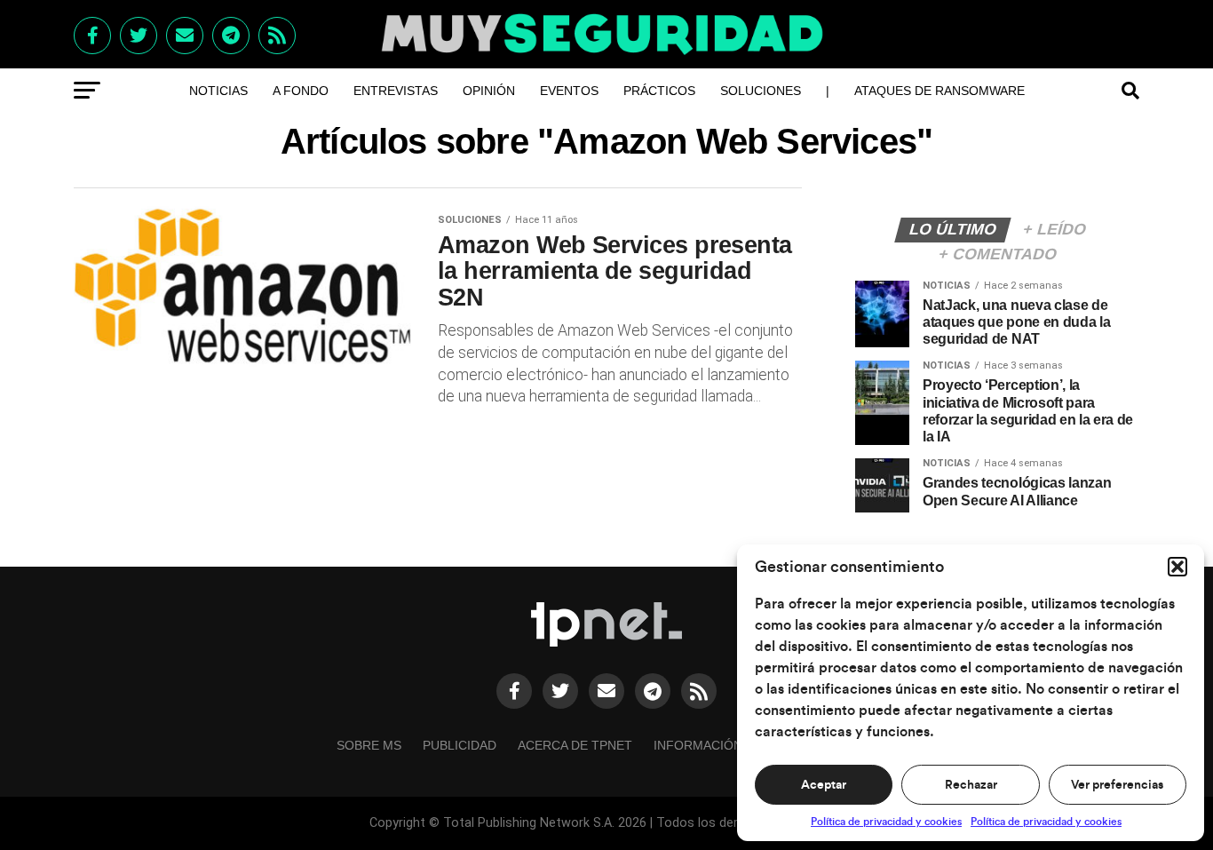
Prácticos (659, 90)
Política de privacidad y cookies (886, 821)
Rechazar (971, 785)
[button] (1177, 567)
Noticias (218, 90)
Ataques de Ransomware (939, 90)
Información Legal (720, 745)
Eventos (569, 90)
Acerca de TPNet (575, 745)
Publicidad (459, 745)
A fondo (301, 90)
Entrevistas (395, 90)
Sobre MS (369, 745)
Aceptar (823, 785)
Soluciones (760, 90)
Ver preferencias (1117, 785)
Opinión (489, 90)
